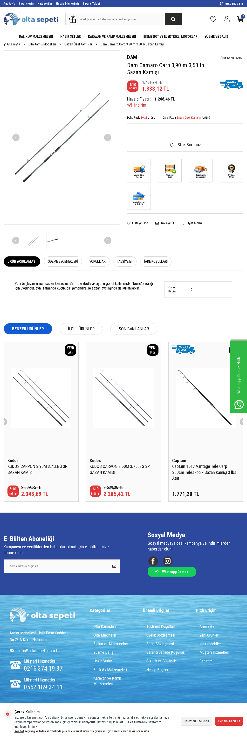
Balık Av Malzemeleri (110, 669)
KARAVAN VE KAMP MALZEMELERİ (112, 36)
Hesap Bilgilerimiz (67, 3)
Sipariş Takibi (91, 3)
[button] (16, 137)
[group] (62, 138)
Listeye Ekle (139, 223)
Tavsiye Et (167, 223)
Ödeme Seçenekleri (63, 261)
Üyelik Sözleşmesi (160, 635)
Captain (179, 460)
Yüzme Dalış (103, 652)
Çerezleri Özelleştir (196, 721)
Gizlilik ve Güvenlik (161, 661)
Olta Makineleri (105, 635)
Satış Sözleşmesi (160, 643)
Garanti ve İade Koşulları (165, 652)
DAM (132, 57)
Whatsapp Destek (175, 572)
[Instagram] (167, 561)
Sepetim (206, 661)
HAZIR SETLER (70, 36)
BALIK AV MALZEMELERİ (36, 36)
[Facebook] (153, 561)
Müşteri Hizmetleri (214, 652)
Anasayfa (13, 44)
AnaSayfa (9, 3)
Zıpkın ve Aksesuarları (110, 643)
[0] (240, 20)
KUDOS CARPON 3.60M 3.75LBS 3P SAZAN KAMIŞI (120, 469)
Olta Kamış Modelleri (42, 44)
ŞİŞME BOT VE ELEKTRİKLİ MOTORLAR (170, 36)
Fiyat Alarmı (194, 223)
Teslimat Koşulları (160, 626)
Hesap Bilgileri (157, 669)
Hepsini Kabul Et (229, 721)
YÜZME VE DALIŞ (216, 36)
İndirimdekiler (210, 643)
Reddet (19, 731)
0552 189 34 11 (234, 4)
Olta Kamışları (104, 626)
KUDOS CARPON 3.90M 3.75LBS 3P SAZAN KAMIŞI (37, 469)
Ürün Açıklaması (21, 261)
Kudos (13, 460)
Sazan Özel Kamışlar (78, 44)
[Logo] (42, 615)
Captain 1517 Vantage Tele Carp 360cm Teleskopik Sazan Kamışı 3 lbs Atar (204, 472)
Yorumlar (97, 261)
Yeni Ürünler (209, 635)
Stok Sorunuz (189, 144)
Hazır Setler (102, 661)
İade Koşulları (156, 261)
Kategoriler (45, 3)
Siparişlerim (26, 3)
